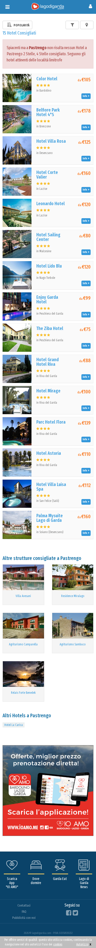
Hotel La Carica (13, 725)
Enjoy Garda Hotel (47, 299)
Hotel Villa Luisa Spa (51, 487)
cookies (57, 944)
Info (85, 96)
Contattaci (23, 905)
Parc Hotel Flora (51, 422)
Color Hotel (46, 79)
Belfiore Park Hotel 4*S (48, 112)
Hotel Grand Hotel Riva (47, 362)
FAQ (24, 911)
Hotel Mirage (48, 391)
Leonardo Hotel (50, 203)
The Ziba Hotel (49, 328)
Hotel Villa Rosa (51, 141)
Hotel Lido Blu (49, 266)
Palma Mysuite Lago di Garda (49, 518)
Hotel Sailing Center (48, 237)
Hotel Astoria (48, 453)
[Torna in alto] (81, 933)
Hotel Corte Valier (47, 175)
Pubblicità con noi (24, 918)
